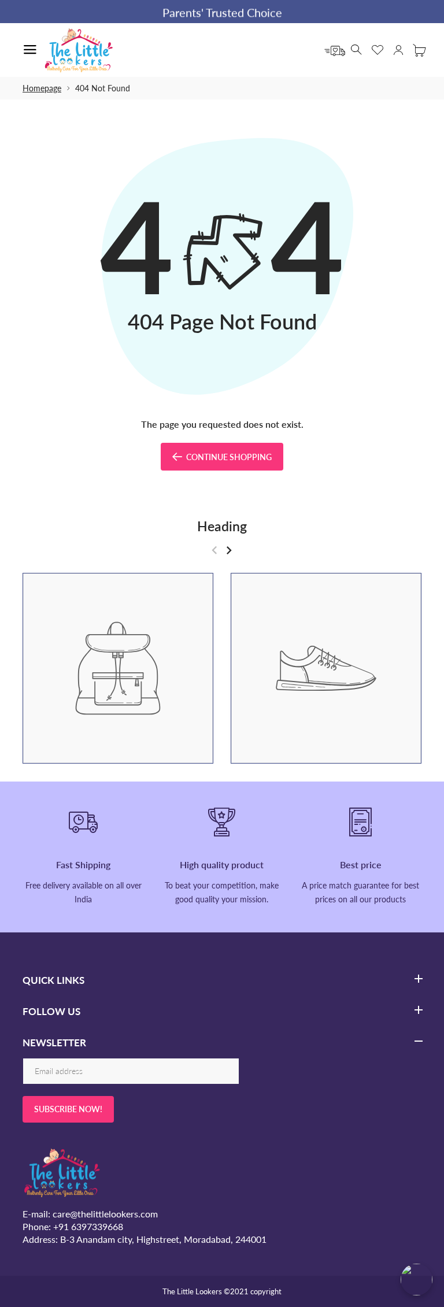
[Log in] (398, 49)
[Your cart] (419, 49)
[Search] (356, 49)
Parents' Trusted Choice (222, 12)
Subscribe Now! (68, 1109)
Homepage (42, 88)
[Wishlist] (377, 49)
